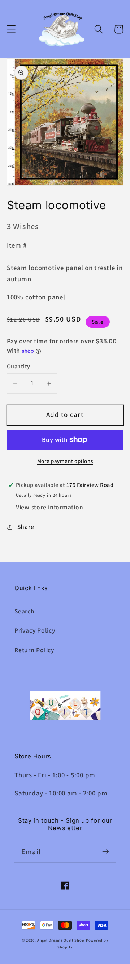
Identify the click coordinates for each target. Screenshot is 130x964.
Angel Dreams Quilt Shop (60, 940)
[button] (11, 29)
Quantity (18, 366)
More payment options (65, 461)
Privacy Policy (34, 630)
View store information (49, 507)
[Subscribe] (106, 851)
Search (24, 611)
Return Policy (34, 650)
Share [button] (25, 526)
